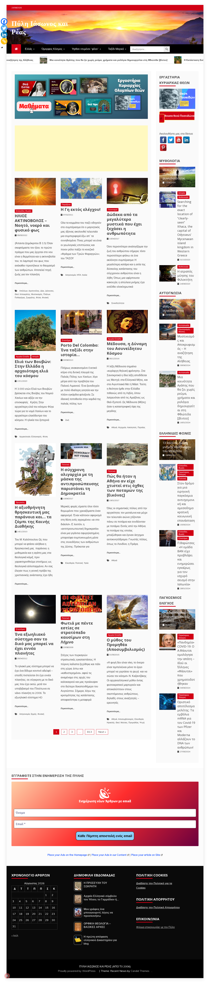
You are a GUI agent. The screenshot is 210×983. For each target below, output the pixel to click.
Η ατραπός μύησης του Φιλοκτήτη (185, 275)
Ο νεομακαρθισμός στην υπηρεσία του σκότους (176, 616)
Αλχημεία (122, 427)
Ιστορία (35, 356)
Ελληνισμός (36, 436)
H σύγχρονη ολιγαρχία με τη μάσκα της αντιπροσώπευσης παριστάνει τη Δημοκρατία (80, 481)
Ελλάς (28, 49)
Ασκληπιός (132, 427)
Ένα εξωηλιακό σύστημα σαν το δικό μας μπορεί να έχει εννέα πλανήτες (34, 643)
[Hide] (2, 47)
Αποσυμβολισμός (126, 719)
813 (89, 731)
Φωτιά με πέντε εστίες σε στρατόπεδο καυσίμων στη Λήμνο (77, 632)
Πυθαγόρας (20, 297)
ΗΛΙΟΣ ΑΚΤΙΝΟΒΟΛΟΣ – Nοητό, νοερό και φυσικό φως (32, 223)
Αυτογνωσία (170, 293)
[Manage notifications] (7, 975)
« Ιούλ (14, 935)
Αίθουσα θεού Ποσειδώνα (178, 115)
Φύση (38, 297)
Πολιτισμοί (112, 209)
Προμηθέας (133, 722)
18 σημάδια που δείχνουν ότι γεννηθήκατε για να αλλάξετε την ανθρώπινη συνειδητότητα (176, 300)
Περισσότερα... (21, 283)
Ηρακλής (111, 722)
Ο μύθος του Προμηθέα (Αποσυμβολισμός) (126, 644)
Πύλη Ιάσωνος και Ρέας (39, 27)
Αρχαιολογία (24, 436)
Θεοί (17, 294)
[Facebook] (4, 21)
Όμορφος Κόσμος (52, 49)
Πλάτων (46, 294)
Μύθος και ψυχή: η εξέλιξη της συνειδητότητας (176, 174)
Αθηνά (114, 427)
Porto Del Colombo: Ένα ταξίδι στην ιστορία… (79, 349)
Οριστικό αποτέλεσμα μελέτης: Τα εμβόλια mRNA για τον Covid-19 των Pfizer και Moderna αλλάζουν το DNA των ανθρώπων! (186, 724)
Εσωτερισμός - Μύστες (184, 330)
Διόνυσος (49, 291)
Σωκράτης (30, 297)
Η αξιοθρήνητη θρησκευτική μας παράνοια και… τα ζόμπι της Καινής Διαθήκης (33, 517)
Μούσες (124, 722)
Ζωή (67, 420)
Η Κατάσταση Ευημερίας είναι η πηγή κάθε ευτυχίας (168, 60)
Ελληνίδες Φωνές (23, 211)
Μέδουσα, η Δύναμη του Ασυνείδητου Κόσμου (127, 348)
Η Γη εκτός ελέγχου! (80, 209)
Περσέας (141, 427)
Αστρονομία (70, 275)
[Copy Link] (4, 41)
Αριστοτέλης (34, 291)
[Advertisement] (81, 148)
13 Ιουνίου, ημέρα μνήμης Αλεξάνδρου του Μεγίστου (177, 447)
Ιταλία (84, 275)
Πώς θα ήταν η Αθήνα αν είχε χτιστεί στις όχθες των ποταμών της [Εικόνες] (125, 485)
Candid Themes (140, 971)
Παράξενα (66, 204)
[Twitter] (4, 28)
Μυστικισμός (36, 294)
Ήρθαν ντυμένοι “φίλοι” (85, 49)
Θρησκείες (20, 502)
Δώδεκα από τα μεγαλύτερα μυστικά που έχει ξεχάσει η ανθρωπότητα (124, 224)
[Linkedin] (4, 34)
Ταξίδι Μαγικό (116, 49)
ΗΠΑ (79, 275)
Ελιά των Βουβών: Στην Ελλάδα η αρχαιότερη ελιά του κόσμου (33, 368)
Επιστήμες (66, 340)
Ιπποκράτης (25, 294)
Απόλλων (23, 291)
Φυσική (45, 297)
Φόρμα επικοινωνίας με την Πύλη (155, 927)
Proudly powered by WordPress (77, 971)
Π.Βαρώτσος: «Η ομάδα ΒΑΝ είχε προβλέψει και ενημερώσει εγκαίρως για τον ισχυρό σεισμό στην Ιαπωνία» (186, 563)
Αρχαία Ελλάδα (22, 356)
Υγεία (86, 563)
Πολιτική (65, 464)
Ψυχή (142, 722)
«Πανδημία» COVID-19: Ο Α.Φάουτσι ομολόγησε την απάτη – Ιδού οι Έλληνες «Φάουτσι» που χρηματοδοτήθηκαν (186, 663)
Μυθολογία (169, 161)
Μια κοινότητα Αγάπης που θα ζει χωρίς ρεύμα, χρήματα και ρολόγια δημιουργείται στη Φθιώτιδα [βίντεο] (186, 397)
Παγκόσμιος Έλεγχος (183, 473)
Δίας (42, 291)
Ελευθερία (69, 563)
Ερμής (34, 714)
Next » (102, 731)
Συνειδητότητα (117, 303)
